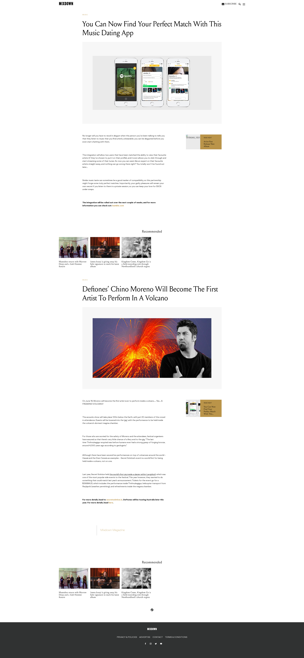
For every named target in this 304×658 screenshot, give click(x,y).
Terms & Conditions (176, 637)
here (111, 503)
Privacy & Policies (127, 637)
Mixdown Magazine (112, 530)
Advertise (144, 637)
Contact (158, 637)
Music (85, 15)
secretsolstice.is (114, 500)
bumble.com (118, 206)
